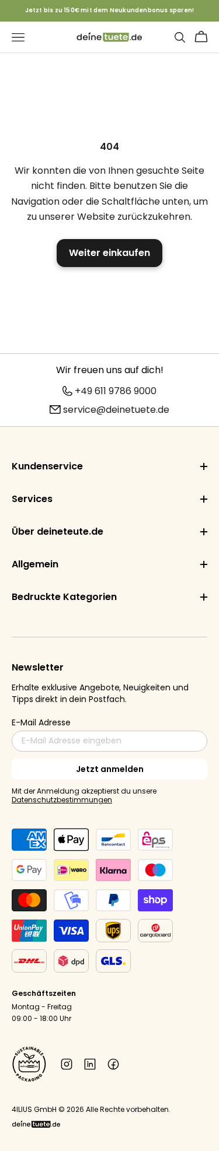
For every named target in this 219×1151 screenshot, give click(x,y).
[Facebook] (113, 1064)
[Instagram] (66, 1064)
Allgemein (35, 564)
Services (32, 499)
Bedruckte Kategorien (64, 596)
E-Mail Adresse (41, 722)
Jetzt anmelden (110, 769)
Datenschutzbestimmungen (62, 800)
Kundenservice (47, 466)
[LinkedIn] (90, 1064)
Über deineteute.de (57, 531)
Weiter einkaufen (109, 252)
